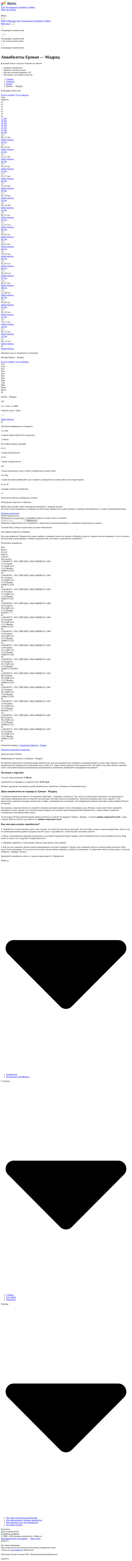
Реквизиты (11, 1299)
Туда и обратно (22, 95)
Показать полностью (10, 513)
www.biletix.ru (16, 1550)
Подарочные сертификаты (17, 1077)
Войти (13, 10)
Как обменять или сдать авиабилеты (22, 1522)
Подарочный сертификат (17, 7)
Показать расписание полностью (15, 750)
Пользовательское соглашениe (14, 1538)
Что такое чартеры (14, 1525)
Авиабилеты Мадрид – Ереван (32, 745)
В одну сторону (8, 95)
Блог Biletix (11, 1297)
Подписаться (31, 521)
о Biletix (31, 7)
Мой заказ (5, 10)
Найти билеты (7, 140)
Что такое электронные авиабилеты (22, 1518)
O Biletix (10, 1295)
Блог (3, 7)
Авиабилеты (11, 1074)
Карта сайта (35, 1538)
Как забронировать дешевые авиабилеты (24, 1520)
